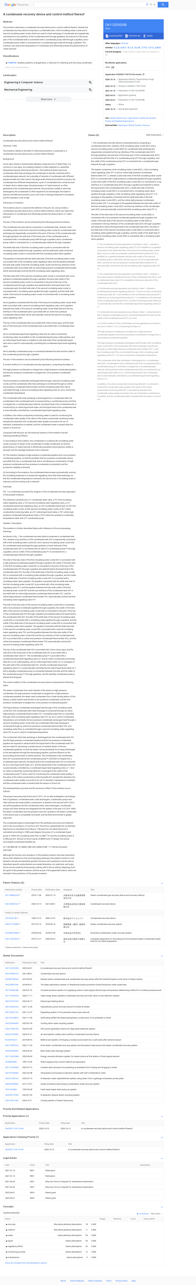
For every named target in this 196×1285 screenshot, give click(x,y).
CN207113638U (12, 924)
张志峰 (137, 47)
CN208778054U (12, 979)
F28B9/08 (12, 63)
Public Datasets (95, 1281)
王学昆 (144, 47)
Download (144, 1214)
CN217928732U (12, 1045)
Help (134, 1281)
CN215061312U (12, 1012)
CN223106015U (12, 1078)
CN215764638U (12, 1073)
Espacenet (122, 125)
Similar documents (147, 118)
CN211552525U (12, 939)
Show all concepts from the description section (26, 1263)
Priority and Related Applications (119, 121)
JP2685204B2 (11, 1062)
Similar (149, 36)
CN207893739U (12, 985)
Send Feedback (77, 1281)
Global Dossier (134, 125)
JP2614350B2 (11, 1089)
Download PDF (116, 36)
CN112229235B (12, 968)
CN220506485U (12, 1051)
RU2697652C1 (11, 1040)
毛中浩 (151, 47)
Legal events (132, 118)
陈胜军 (123, 47)
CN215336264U (12, 1007)
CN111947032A (12, 996)
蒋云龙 (130, 47)
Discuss (146, 125)
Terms (108, 1281)
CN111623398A (12, 1056)
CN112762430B (12, 1067)
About (63, 1281)
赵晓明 (158, 47)
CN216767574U (12, 1001)
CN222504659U (12, 1023)
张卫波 (117, 47)
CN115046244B (12, 990)
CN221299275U (12, 1029)
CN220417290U (12, 1095)
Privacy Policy (121, 1281)
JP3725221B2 (11, 918)
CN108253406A (12, 933)
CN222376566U (12, 1034)
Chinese (124, 43)
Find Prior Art (134, 36)
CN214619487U (12, 1018)
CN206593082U (12, 1084)
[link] (48, 62)
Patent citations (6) (118, 118)
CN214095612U (12, 904)
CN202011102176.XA (14, 1128)
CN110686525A (12, 895)
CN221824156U (12, 1100)
